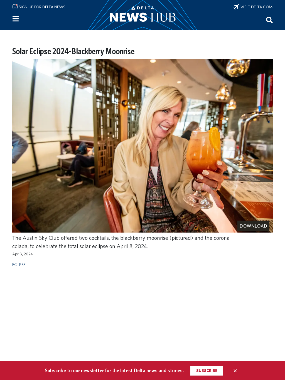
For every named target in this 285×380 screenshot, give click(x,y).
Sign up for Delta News (41, 6)
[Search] (269, 19)
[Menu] (15, 19)
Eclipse (19, 264)
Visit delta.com (256, 6)
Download (253, 226)
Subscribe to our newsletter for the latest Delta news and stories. (114, 370)
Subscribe (206, 370)
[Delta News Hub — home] (142, 15)
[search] (269, 19)
